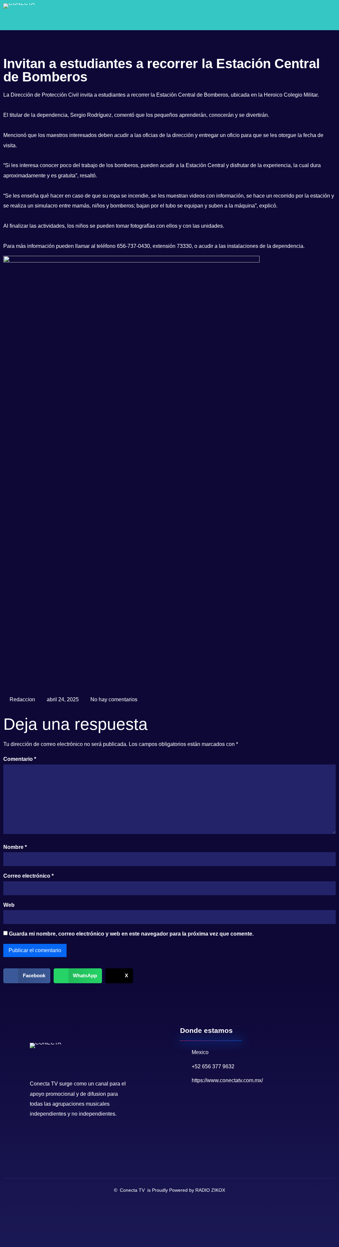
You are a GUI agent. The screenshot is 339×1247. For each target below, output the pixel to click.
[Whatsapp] (56, 1136)
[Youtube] (45, 1136)
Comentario (19, 759)
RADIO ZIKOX (210, 1190)
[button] (317, 15)
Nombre (15, 847)
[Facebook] (35, 1136)
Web (9, 905)
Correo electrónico (28, 876)
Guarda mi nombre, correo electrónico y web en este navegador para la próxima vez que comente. (131, 934)
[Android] (67, 1136)
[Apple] (77, 1136)
